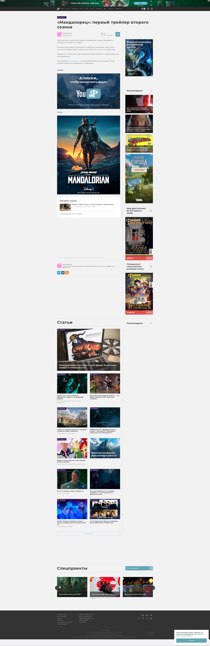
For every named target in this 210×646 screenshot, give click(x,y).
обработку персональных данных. (190, 634)
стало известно (73, 61)
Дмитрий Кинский (67, 33)
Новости (62, 17)
